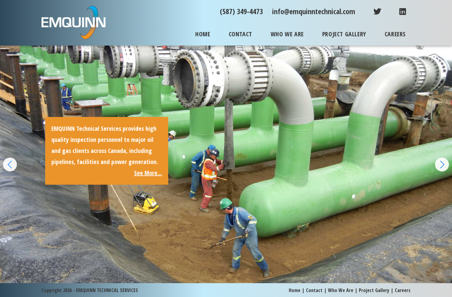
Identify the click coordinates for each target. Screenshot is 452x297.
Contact (314, 290)
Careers (402, 290)
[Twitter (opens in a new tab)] (373, 11)
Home (294, 290)
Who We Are (340, 290)
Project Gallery (374, 290)
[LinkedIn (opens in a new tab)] (398, 11)
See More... (387, 162)
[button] (442, 164)
